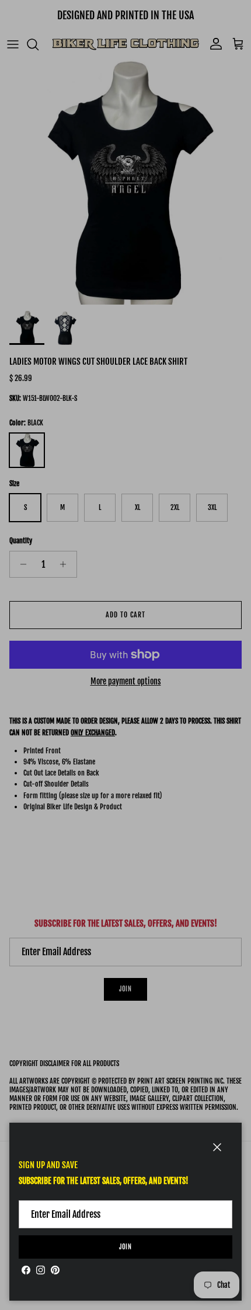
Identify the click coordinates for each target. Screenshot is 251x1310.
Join (126, 1247)
